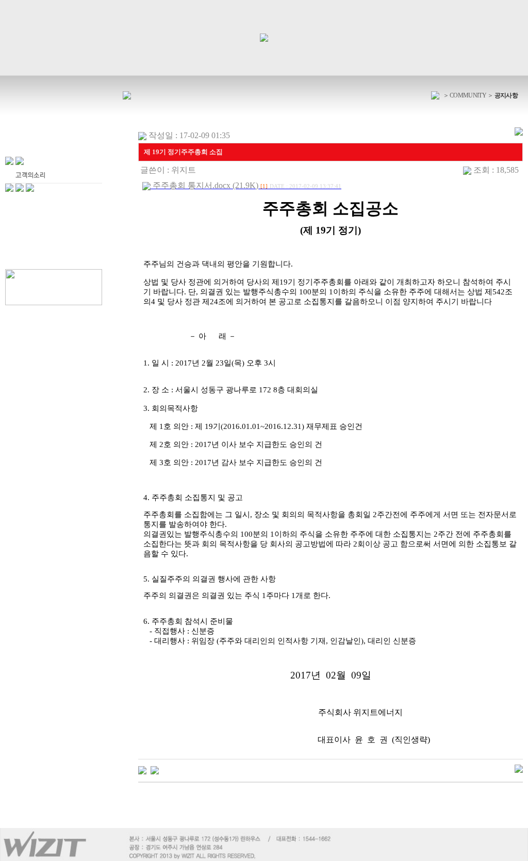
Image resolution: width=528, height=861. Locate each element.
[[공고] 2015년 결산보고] (155, 769)
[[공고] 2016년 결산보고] (142, 769)
